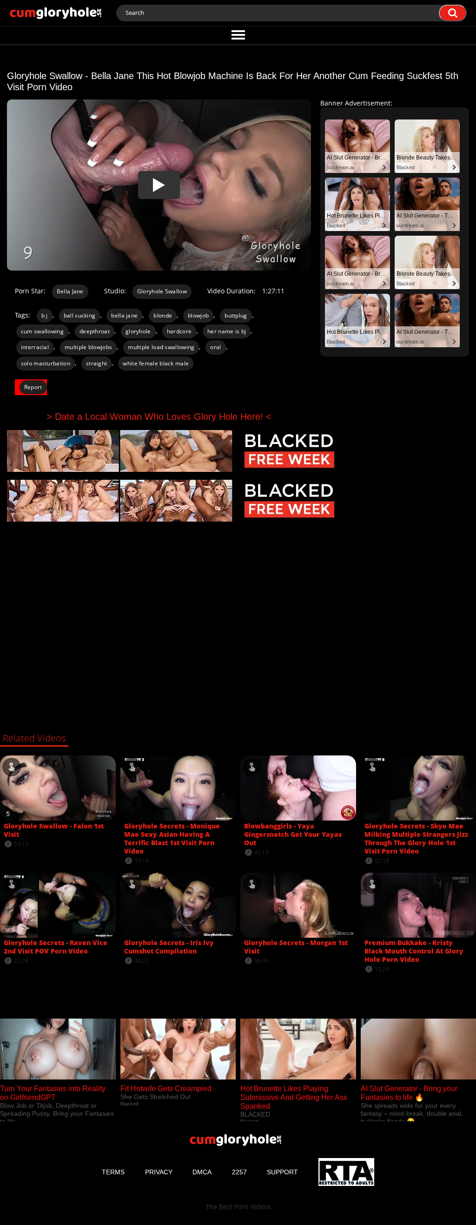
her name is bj (226, 331)
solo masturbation (45, 363)
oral (215, 347)
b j (44, 315)
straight (96, 363)
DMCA (202, 1172)
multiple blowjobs (88, 347)
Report (33, 387)
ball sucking (80, 315)
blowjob (198, 315)
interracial (35, 347)
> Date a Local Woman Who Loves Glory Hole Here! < (158, 416)
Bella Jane (70, 291)
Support (282, 1172)
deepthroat (94, 331)
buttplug (236, 315)
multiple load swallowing (161, 347)
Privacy (158, 1172)
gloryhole (138, 331)
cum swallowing (42, 331)
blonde (162, 315)
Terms (113, 1172)
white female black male (156, 363)
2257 (239, 1172)
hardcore (179, 331)
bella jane (124, 315)
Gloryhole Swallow (162, 291)
